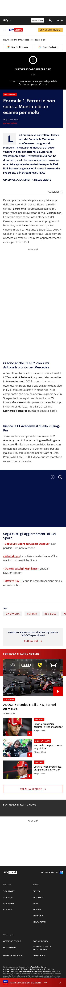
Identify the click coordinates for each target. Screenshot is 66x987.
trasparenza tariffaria (28, 971)
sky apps (38, 897)
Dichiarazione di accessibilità (42, 948)
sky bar (37, 909)
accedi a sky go (49, 872)
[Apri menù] (4, 30)
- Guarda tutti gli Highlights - (21, 568)
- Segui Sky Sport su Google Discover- (26, 543)
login (59, 20)
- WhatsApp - (11, 556)
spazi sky (38, 916)
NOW (42, 172)
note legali (9, 947)
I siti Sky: (7, 884)
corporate (39, 955)
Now (35, 903)
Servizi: (36, 884)
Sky (14, 172)
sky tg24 (8, 897)
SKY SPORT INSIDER (50, 30)
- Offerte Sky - (12, 581)
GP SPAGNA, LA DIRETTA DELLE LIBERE (27, 179)
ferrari (32, 614)
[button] (60, 477)
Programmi (39, 922)
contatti (52, 971)
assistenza (42, 971)
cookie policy (40, 941)
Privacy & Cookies (21, 969)
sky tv (36, 891)
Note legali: (8, 934)
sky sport (8, 891)
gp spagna (13, 614)
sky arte (8, 909)
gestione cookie (12, 941)
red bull (50, 614)
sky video (8, 903)
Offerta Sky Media (13, 955)
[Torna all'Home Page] (16, 30)
